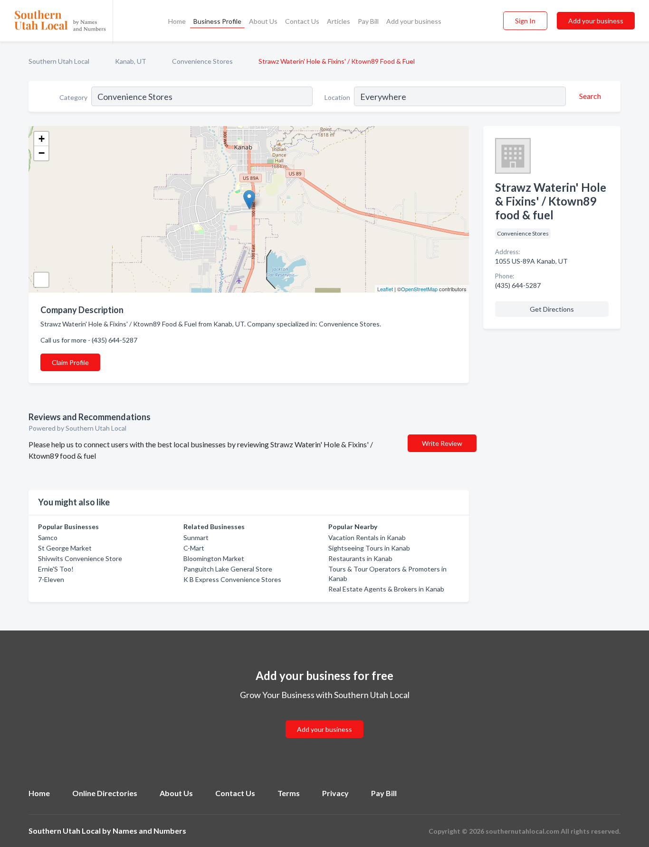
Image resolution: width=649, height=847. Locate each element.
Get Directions (552, 309)
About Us (263, 21)
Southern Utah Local (59, 61)
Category (73, 97)
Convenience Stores (202, 61)
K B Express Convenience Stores (232, 579)
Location (337, 97)
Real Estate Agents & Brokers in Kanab (386, 589)
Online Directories (104, 793)
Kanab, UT (130, 61)
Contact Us (302, 21)
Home (177, 21)
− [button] (41, 153)
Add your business (413, 21)
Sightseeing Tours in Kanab (369, 548)
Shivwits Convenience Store (80, 558)
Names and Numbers (149, 830)
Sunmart (196, 537)
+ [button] (41, 139)
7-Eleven (51, 579)
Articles (338, 21)
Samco (47, 537)
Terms (288, 793)
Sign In (525, 21)
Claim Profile (70, 362)
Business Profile (217, 21)
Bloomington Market (213, 558)
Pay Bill (368, 21)
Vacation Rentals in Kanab (367, 537)
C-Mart (193, 548)
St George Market (65, 548)
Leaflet (385, 289)
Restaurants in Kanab (360, 558)
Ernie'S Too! (56, 569)
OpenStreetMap (419, 289)
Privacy (335, 793)
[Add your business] (324, 717)
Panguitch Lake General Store (227, 569)
